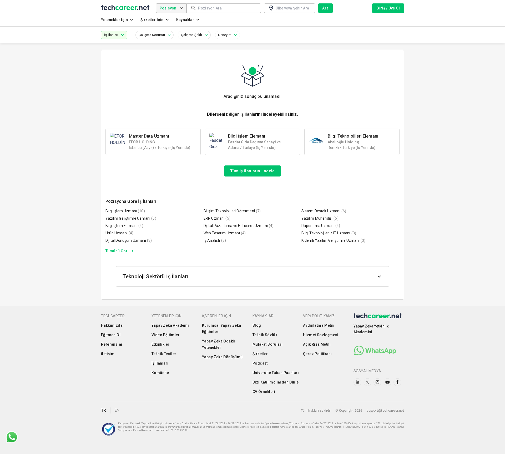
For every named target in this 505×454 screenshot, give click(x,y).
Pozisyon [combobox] (168, 8)
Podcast (260, 363)
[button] (114, 35)
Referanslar (112, 344)
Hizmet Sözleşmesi (321, 335)
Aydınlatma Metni (318, 325)
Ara (325, 8)
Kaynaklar (185, 20)
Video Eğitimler (166, 335)
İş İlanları (160, 363)
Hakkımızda (112, 325)
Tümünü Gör (116, 251)
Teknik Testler (164, 354)
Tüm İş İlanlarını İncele (252, 171)
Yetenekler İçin (114, 20)
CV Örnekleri (263, 392)
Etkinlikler (160, 344)
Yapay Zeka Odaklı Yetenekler (218, 344)
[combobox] (227, 8)
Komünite (160, 373)
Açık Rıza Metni (317, 344)
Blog (256, 325)
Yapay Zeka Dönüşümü (222, 357)
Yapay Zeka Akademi (170, 325)
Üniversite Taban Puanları (275, 373)
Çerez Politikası (317, 354)
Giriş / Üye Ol (388, 8)
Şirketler (260, 354)
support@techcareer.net (385, 410)
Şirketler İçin (152, 20)
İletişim (107, 354)
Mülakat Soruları (267, 344)
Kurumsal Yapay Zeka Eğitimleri (221, 328)
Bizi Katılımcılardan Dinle (275, 382)
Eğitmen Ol (110, 335)
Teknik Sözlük (264, 335)
